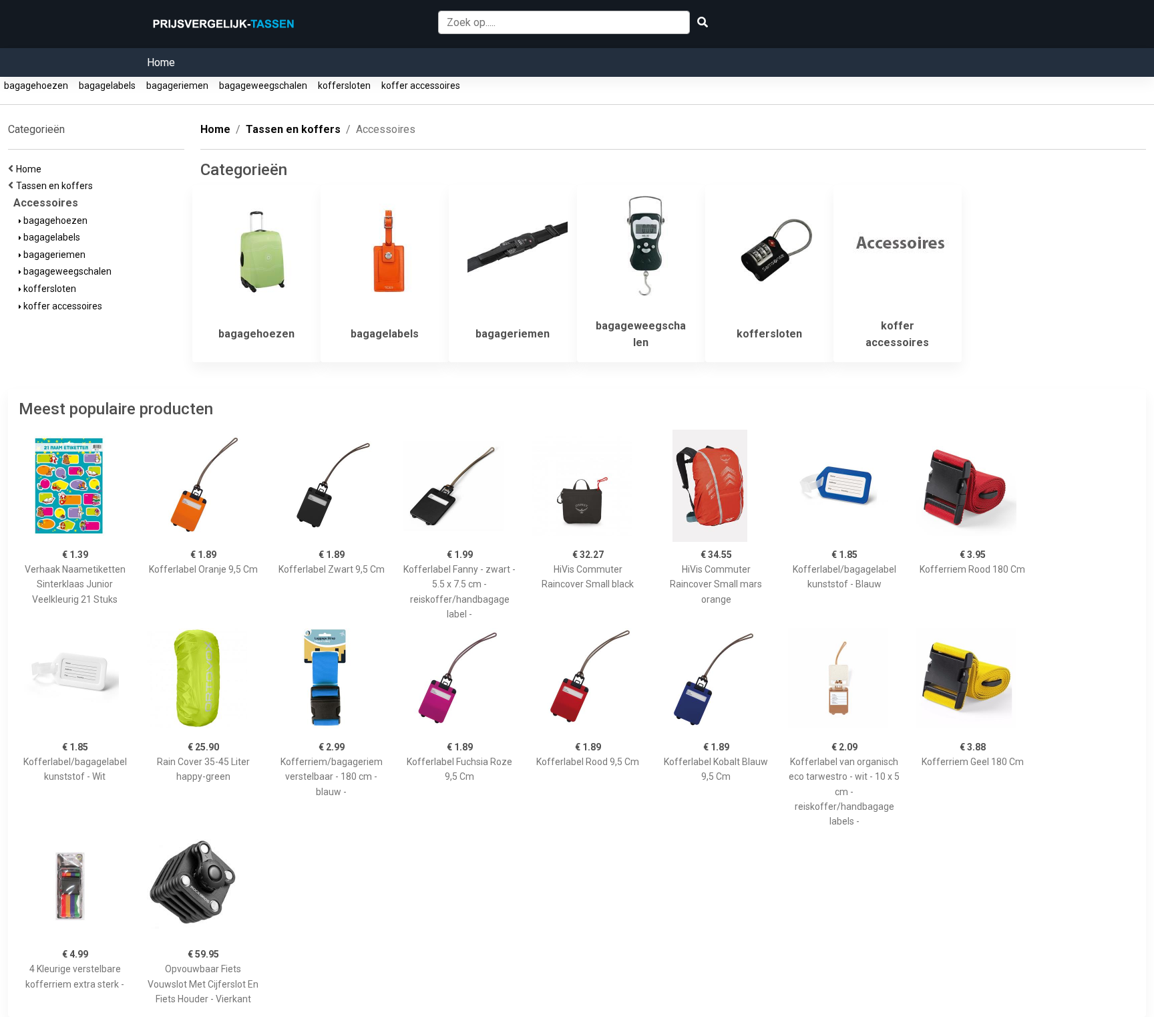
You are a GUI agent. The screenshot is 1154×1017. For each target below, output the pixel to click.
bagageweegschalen (263, 85)
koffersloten (344, 85)
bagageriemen (177, 85)
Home (161, 62)
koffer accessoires (420, 85)
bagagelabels (107, 85)
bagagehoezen (36, 85)
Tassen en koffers (56, 185)
